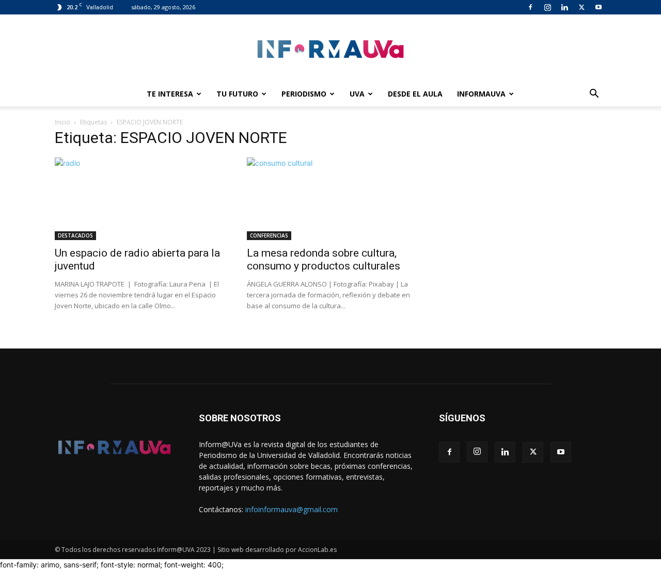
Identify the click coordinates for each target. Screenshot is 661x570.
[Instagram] (547, 7)
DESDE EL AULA (415, 94)
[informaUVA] (330, 48)
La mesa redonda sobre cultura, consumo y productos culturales (323, 259)
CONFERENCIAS (269, 235)
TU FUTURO (237, 94)
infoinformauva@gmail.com (291, 509)
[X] (581, 7)
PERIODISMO (303, 94)
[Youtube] (598, 7)
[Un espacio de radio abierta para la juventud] (138, 198)
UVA (357, 94)
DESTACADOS (75, 235)
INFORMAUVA (481, 94)
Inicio (62, 122)
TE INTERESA (170, 94)
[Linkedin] (564, 7)
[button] (593, 95)
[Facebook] (530, 7)
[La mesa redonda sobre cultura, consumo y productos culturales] (330, 198)
